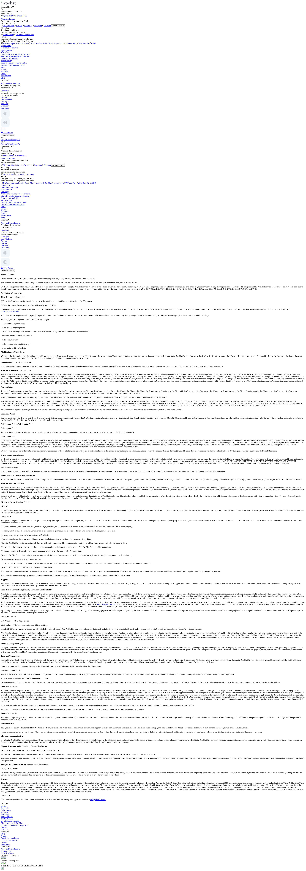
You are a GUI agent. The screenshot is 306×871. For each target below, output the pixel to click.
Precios (3, 69)
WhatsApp (28, 26)
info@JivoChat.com (98, 800)
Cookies (4, 842)
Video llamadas (83, 43)
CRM (93, 43)
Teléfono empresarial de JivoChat (15, 43)
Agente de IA (8, 16)
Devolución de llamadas (25, 35)
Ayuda (3, 74)
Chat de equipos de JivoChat (41, 43)
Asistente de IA (21, 16)
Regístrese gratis (8, 135)
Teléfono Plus (71, 43)
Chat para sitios (8, 26)
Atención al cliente (8, 19)
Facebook (4, 808)
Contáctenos (5, 845)
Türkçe (9, 140)
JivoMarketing (8, 35)
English (4, 140)
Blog (3, 78)
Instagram (38, 26)
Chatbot (19, 26)
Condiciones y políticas (10, 838)
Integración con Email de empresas (14, 825)
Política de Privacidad (9, 840)
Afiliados (4, 71)
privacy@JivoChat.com (10, 311)
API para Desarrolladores (10, 849)
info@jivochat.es (7, 853)
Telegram (47, 26)
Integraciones (59, 43)
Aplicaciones (6, 76)
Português (16, 140)
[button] (153, 7)
